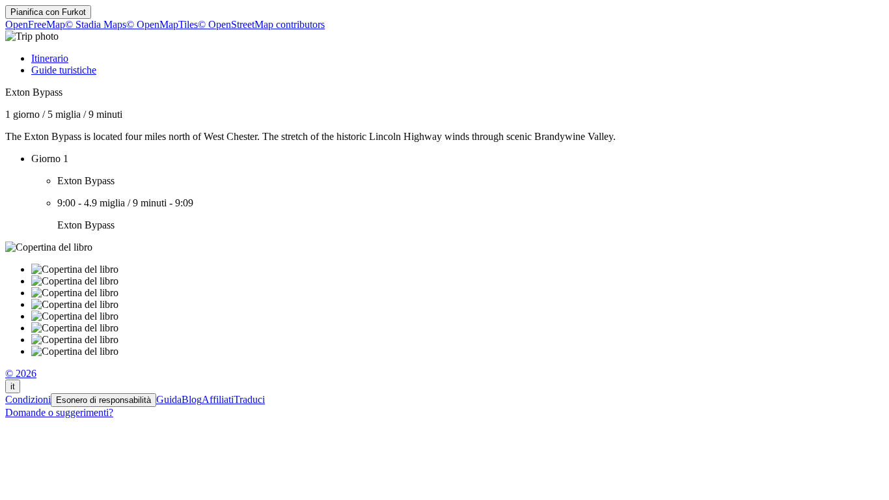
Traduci (249, 399)
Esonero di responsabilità (103, 400)
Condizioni (28, 399)
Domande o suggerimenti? (59, 412)
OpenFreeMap (35, 24)
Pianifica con (48, 12)
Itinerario (49, 58)
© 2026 (20, 373)
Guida (169, 399)
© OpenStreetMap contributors (261, 24)
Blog (192, 399)
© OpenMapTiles (162, 24)
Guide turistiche (63, 70)
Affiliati (218, 399)
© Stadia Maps (95, 24)
